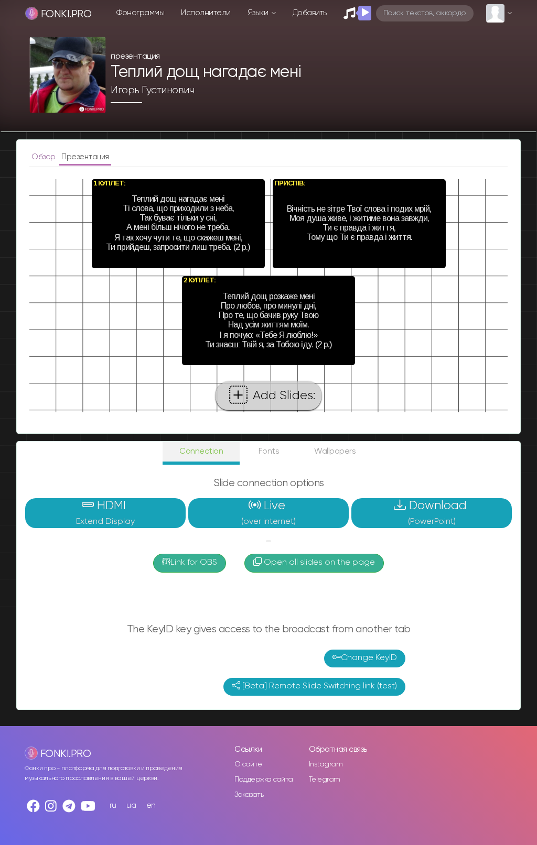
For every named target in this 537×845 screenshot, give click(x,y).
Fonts (269, 451)
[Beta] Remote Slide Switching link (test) (318, 686)
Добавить (310, 13)
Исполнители (206, 13)
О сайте (248, 764)
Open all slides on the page (318, 562)
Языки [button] (259, 13)
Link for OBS (193, 562)
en (151, 805)
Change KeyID (369, 658)
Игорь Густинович (152, 90)
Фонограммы (140, 13)
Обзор (44, 157)
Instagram (326, 764)
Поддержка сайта (263, 779)
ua (131, 805)
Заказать (248, 794)
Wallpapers (335, 451)
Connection (201, 451)
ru (113, 805)
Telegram (324, 779)
